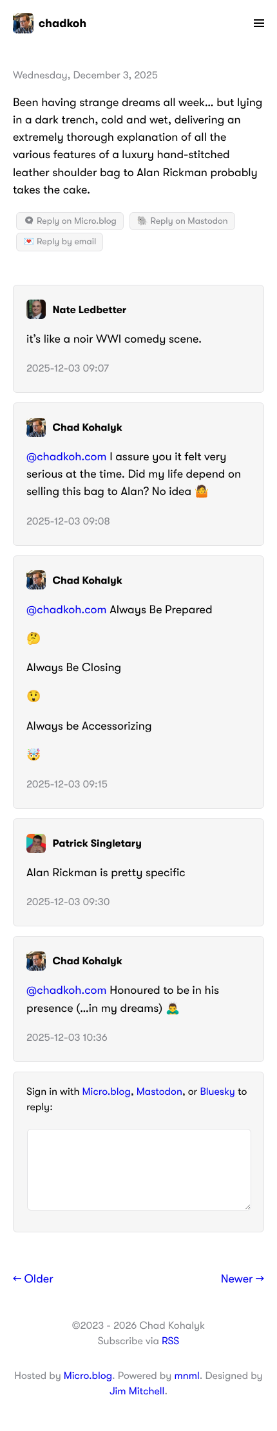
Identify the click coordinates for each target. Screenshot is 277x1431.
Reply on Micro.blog (76, 221)
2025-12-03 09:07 (67, 368)
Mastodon (159, 1091)
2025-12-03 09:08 (68, 521)
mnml (186, 1376)
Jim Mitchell (137, 1391)
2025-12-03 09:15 (67, 784)
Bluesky (217, 1091)
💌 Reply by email (59, 242)
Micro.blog (106, 1091)
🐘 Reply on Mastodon (182, 221)
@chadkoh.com (66, 457)
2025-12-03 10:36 (67, 1037)
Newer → (242, 1279)
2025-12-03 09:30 (68, 902)
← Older (33, 1279)
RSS (170, 1341)
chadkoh (62, 23)
